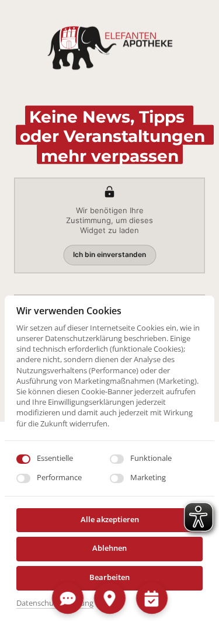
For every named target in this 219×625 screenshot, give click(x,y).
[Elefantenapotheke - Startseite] (110, 49)
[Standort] (109, 598)
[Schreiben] (67, 598)
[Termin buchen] (151, 598)
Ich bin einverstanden (109, 254)
